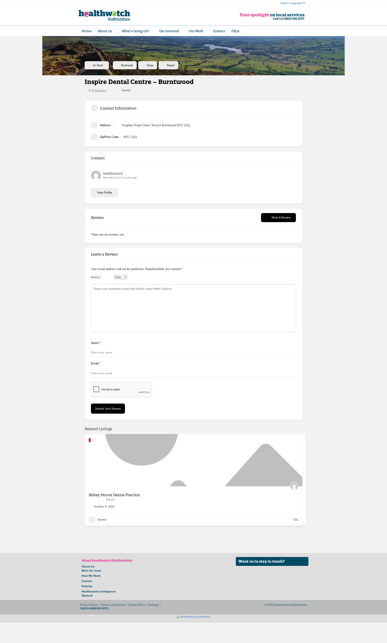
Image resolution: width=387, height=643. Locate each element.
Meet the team (91, 570)
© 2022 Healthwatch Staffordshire (285, 604)
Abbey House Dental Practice (114, 495)
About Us (105, 31)
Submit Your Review (108, 408)
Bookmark (127, 65)
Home (87, 31)
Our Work (196, 31)
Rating (96, 277)
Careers (87, 581)
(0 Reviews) (99, 90)
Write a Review (281, 217)
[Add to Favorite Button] (295, 441)
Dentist (126, 90)
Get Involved (169, 31)
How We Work (91, 575)
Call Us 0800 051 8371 (94, 608)
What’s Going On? (135, 31)
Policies (87, 586)
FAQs (235, 31)
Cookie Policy (136, 604)
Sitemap (153, 604)
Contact (219, 31)
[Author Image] (294, 486)
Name (96, 343)
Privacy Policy (89, 604)
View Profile (104, 192)
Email (95, 363)
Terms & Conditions (113, 604)
